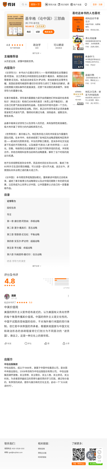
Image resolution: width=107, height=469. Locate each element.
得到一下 (35, 4)
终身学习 (89, 56)
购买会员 (49, 32)
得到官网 (41, 449)
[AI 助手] (90, 455)
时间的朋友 (42, 457)
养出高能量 (91, 38)
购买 (29, 32)
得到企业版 (42, 453)
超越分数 (89, 75)
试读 (38, 32)
